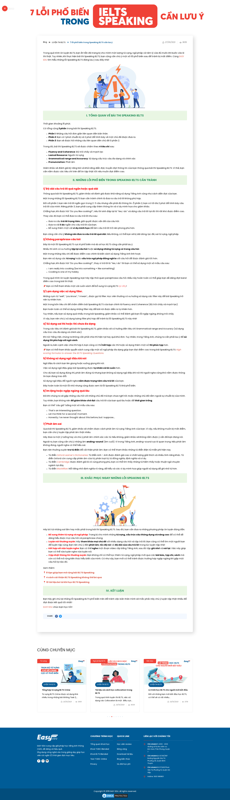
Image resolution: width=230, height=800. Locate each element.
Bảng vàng (122, 749)
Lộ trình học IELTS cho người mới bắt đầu (168, 690)
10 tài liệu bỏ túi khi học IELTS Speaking (68, 582)
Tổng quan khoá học (100, 744)
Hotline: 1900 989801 (155, 776)
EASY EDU (48, 607)
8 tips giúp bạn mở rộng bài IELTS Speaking (70, 573)
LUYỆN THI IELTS (58, 43)
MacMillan (62, 469)
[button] (107, 716)
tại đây (122, 286)
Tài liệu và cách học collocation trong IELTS (113, 691)
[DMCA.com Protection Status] (115, 795)
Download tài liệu (125, 754)
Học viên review (124, 744)
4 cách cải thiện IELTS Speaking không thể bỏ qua (74, 577)
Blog (45, 42)
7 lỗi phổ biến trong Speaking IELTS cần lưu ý (91, 43)
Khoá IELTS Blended (99, 754)
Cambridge (63, 462)
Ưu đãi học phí (123, 764)
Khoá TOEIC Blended (99, 749)
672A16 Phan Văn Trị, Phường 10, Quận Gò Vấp (158, 770)
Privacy (93, 764)
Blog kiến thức (123, 759)
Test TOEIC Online (98, 759)
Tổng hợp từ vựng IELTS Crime (56, 690)
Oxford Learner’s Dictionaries (72, 455)
